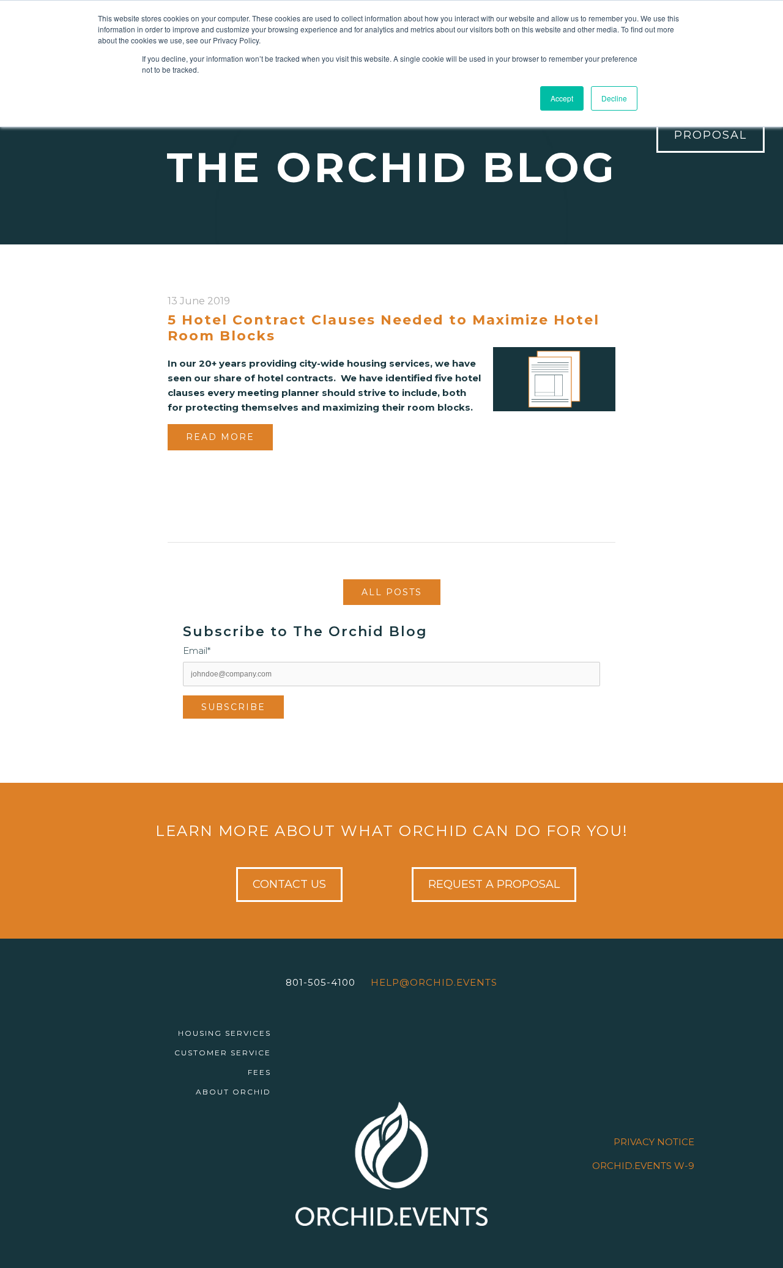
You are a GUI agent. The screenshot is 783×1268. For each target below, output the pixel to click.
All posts (392, 592)
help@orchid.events (434, 982)
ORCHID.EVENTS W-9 (643, 1165)
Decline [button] (614, 98)
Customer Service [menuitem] (222, 1052)
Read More (220, 436)
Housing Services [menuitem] (224, 1033)
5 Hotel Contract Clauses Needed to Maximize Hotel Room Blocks (383, 328)
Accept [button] (562, 98)
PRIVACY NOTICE (654, 1142)
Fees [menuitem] (259, 1072)
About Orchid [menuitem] (233, 1091)
